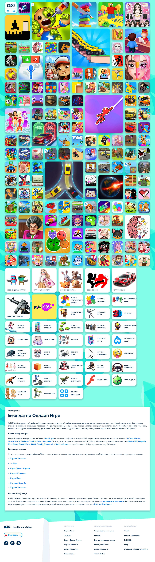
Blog (126, 545)
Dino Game (13, 444)
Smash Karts (24, 444)
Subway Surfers (133, 438)
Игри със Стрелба (18, 483)
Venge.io (142, 441)
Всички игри (69, 554)
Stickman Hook (27, 441)
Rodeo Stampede (43, 441)
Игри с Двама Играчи (20, 468)
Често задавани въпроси (104, 531)
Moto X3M (132, 441)
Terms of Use (99, 554)
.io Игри (13, 464)
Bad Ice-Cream (62, 444)
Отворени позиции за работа (136, 549)
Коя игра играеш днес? (14, 11)
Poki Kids (128, 540)
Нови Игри (49, 438)
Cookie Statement (101, 549)
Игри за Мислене (18, 459)
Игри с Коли (15, 478)
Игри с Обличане (18, 473)
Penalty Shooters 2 (45, 444)
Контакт (97, 535)
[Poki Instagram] (12, 543)
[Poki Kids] (44, 306)
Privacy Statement (101, 545)
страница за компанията (112, 501)
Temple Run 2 (14, 441)
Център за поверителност (104, 540)
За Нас (127, 531)
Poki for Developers (103, 504)
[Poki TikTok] (6, 543)
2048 (33, 444)
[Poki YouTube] (18, 543)
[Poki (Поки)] (11, 5)
